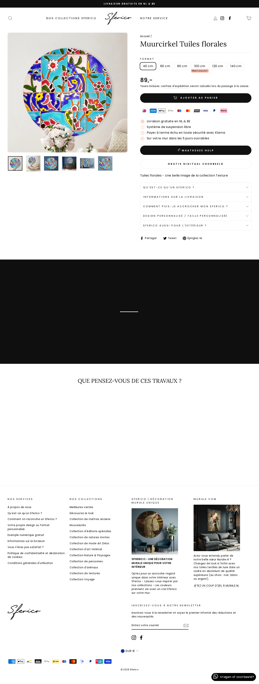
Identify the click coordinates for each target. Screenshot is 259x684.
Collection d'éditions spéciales (90, 531)
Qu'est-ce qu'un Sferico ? (169, 187)
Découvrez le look (82, 513)
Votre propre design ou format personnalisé (29, 527)
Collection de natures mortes (90, 537)
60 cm (165, 66)
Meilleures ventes (81, 507)
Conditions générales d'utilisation (30, 563)
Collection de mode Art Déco (89, 543)
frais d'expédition (177, 86)
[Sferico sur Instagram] (134, 637)
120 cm (217, 66)
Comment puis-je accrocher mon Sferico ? (185, 206)
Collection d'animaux (84, 567)
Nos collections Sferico (71, 18)
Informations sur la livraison (173, 196)
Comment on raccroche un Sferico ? (32, 519)
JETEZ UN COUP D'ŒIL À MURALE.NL (216, 586)
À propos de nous (19, 507)
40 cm (148, 66)
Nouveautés (78, 525)
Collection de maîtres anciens (90, 519)
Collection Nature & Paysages (90, 555)
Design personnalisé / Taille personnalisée (185, 215)
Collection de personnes (86, 561)
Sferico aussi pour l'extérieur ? (175, 225)
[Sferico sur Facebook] (240, 18)
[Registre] (186, 625)
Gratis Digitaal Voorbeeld (196, 164)
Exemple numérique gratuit (26, 535)
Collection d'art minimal (86, 549)
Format (147, 58)
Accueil (145, 36)
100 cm (199, 66)
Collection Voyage (82, 579)
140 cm (235, 66)
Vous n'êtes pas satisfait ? (26, 547)
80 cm (182, 66)
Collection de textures (85, 573)
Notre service (154, 18)
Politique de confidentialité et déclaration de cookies (36, 555)
